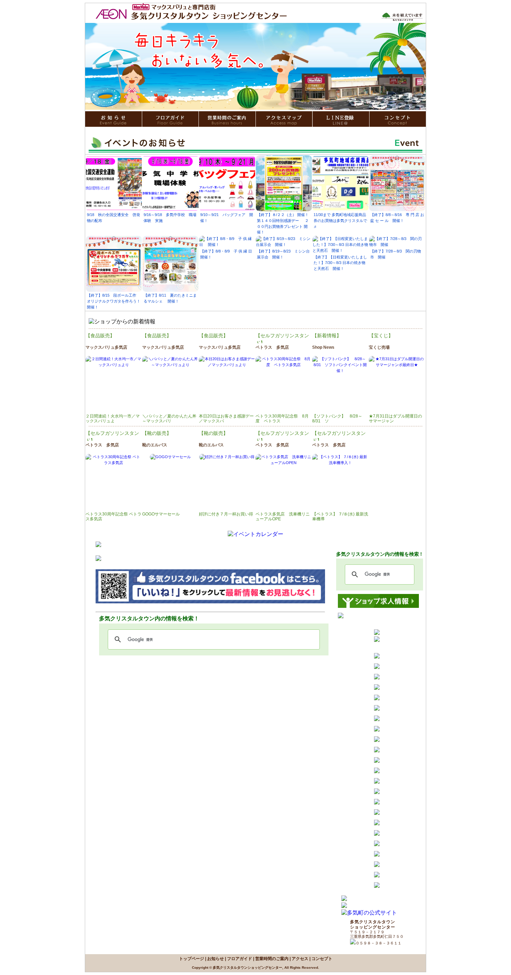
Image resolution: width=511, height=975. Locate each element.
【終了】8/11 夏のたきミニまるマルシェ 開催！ (170, 298)
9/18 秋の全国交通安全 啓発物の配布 (113, 218)
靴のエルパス (154, 445)
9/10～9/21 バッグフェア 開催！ (226, 218)
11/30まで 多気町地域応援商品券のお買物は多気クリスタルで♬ (340, 221)
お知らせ (215, 958)
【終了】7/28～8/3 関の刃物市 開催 (395, 254)
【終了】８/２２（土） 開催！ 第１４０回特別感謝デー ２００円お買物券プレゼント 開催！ (283, 223)
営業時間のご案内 (272, 958)
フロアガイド (239, 958)
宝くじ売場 (379, 347)
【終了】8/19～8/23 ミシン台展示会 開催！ (283, 254)
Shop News (323, 347)
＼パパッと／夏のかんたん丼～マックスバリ (169, 418)
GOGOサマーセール (161, 514)
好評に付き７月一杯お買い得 (226, 514)
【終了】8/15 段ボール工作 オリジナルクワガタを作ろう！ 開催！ (113, 301)
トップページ (191, 958)
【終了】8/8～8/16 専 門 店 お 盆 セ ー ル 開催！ (397, 218)
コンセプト (321, 958)
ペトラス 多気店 (272, 347)
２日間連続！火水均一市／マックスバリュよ (113, 418)
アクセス (300, 958)
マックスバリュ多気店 (106, 347)
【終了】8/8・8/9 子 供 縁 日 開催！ (227, 254)
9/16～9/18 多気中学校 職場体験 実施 (170, 218)
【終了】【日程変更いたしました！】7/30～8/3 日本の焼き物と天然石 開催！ (340, 263)
